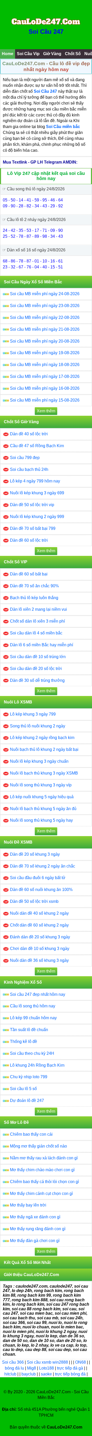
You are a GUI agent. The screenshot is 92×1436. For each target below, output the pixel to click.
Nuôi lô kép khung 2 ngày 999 (37, 516)
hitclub (10, 1374)
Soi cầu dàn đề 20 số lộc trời (36, 668)
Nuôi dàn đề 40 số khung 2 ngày (39, 913)
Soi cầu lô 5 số (23, 1088)
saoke (47, 1374)
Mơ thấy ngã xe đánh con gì (35, 1217)
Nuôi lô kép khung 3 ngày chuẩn (39, 761)
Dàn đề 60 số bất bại (29, 574)
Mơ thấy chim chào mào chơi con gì (42, 1170)
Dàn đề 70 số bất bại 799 (32, 528)
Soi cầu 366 (13, 1362)
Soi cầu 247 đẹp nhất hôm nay (37, 994)
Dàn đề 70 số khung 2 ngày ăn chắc (42, 866)
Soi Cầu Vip (28, 54)
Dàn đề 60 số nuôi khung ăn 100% (41, 889)
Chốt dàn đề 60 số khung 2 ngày (39, 925)
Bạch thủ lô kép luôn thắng (34, 598)
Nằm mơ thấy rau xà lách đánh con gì (44, 1158)
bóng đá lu (14, 1368)
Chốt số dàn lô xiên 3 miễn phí (37, 621)
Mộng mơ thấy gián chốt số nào (38, 1146)
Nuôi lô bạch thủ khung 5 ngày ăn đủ (43, 808)
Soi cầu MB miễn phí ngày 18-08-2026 (44, 364)
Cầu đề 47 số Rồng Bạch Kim (37, 446)
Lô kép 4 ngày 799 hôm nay (35, 481)
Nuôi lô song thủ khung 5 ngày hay (41, 820)
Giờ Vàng (52, 54)
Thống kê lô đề (23, 1041)
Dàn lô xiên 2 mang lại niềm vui (38, 609)
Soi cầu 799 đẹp (25, 457)
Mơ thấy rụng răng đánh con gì (37, 1229)
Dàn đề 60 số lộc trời (29, 540)
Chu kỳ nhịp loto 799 (28, 1077)
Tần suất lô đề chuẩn (29, 1029)
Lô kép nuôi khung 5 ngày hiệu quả (42, 797)
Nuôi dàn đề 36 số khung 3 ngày (39, 960)
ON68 (80, 1362)
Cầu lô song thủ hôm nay (32, 1006)
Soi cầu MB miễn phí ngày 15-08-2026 (44, 400)
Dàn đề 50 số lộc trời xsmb (34, 901)
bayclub (29, 1374)
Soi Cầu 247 (46, 31)
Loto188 (46, 1368)
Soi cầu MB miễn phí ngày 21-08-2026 (44, 329)
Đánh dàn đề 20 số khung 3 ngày (40, 937)
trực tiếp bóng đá (71, 1374)
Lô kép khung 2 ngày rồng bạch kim (42, 737)
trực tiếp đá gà (70, 1368)
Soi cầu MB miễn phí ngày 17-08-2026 (44, 376)
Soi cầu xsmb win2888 (47, 1362)
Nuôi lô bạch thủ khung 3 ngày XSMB (44, 773)
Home (7, 54)
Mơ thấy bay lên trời (28, 1205)
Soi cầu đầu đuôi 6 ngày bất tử (37, 878)
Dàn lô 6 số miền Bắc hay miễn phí (41, 645)
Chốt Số (73, 54)
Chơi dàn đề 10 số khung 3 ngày (39, 948)
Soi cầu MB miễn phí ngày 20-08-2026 (44, 341)
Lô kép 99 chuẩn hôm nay (33, 1018)
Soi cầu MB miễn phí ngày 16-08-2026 (44, 388)
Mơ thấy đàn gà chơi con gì (35, 1240)
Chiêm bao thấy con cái (31, 1134)
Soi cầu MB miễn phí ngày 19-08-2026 (44, 353)
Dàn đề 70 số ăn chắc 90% (34, 586)
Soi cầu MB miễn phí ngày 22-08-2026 (44, 317)
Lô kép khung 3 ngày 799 (33, 714)
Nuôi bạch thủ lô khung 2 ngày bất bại (44, 749)
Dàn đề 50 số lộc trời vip (32, 505)
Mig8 (31, 1368)
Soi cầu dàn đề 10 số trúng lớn (38, 657)
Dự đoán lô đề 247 (27, 1100)
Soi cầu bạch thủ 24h (29, 469)
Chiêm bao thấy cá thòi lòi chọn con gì (44, 1181)
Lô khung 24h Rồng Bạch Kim (37, 1065)
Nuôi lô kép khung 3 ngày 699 (37, 493)
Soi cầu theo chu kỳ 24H (32, 1053)
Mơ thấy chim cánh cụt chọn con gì (41, 1193)
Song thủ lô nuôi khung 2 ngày (37, 726)
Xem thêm (46, 411)
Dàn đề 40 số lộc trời (29, 434)
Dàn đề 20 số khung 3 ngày (35, 854)
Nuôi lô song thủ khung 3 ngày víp (41, 785)
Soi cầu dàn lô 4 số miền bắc (36, 633)
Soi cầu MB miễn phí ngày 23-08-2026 (44, 305)
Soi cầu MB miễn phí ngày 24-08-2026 (44, 294)
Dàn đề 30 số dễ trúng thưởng (37, 680)
